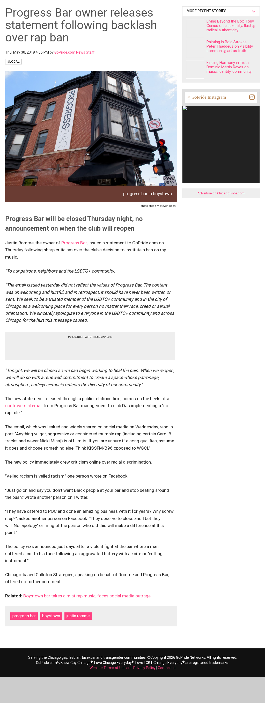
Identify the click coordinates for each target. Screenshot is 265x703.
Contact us (166, 668)
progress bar (24, 615)
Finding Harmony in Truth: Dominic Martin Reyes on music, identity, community (229, 67)
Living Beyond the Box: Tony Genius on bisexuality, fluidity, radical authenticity (231, 25)
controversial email (23, 405)
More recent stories (207, 11)
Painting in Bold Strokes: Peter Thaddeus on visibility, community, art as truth (230, 46)
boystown (51, 615)
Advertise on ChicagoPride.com (221, 193)
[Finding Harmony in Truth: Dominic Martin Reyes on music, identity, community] (195, 70)
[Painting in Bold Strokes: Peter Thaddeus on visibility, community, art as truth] (195, 49)
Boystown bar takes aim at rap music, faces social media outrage (87, 595)
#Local (13, 61)
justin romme (78, 615)
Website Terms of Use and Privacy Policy (123, 668)
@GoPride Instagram (206, 97)
